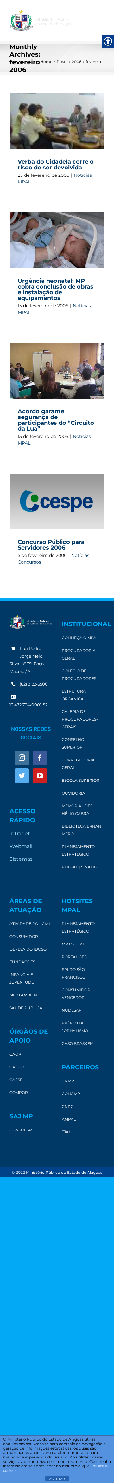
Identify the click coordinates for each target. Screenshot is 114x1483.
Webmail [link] (21, 846)
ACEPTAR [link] (57, 1479)
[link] (42, 20)
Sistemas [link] (21, 859)
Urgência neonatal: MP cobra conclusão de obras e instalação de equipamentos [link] (55, 289)
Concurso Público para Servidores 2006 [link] (51, 544)
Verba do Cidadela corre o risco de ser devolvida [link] (56, 164)
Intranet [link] (20, 834)
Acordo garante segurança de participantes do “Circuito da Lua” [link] (56, 420)
